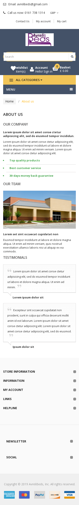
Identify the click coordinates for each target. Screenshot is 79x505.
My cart (61, 21)
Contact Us (22, 21)
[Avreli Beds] (39, 39)
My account (43, 21)
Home (9, 101)
